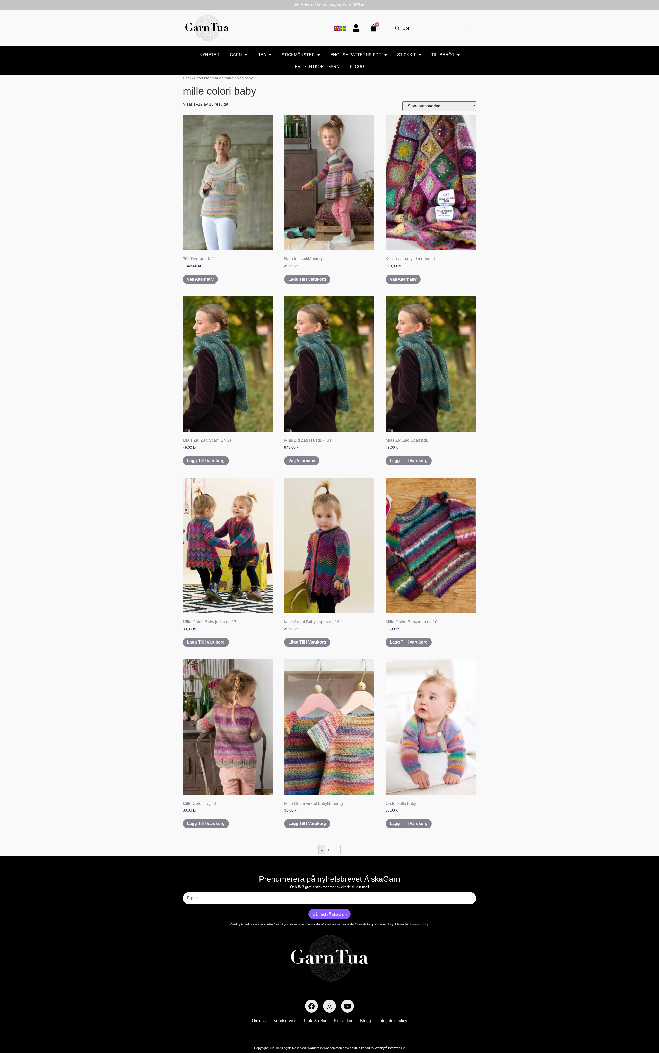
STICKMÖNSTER (298, 55)
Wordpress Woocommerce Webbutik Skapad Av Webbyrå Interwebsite (356, 1048)
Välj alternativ (200, 279)
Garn (236, 55)
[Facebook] (311, 1006)
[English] (337, 28)
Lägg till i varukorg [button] (307, 279)
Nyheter (209, 55)
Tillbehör (443, 55)
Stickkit (406, 55)
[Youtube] (347, 1006)
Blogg (357, 66)
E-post (189, 890)
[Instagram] (329, 1006)
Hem (187, 78)
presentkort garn (317, 66)
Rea (261, 55)
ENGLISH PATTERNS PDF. (356, 55)
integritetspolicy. (419, 924)
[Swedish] (343, 28)
